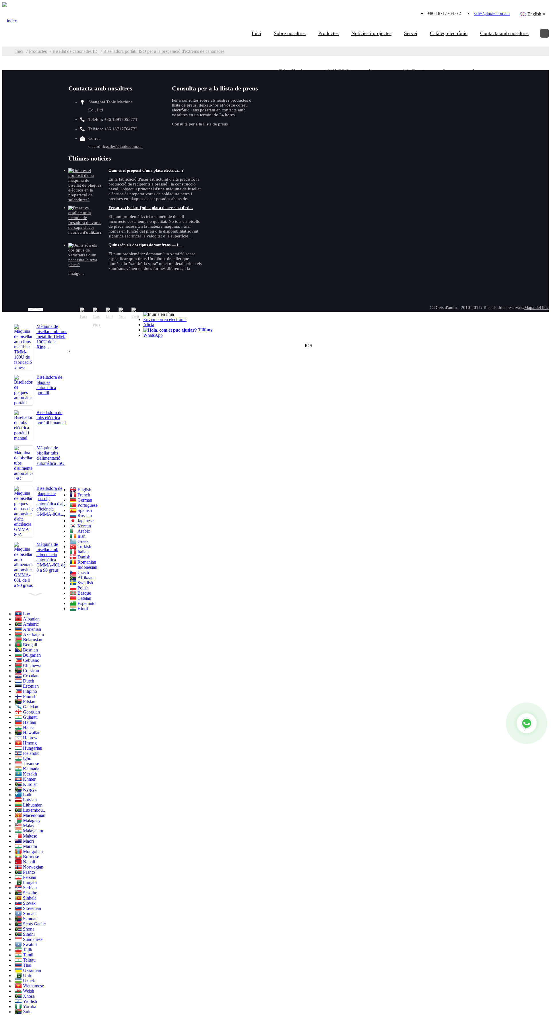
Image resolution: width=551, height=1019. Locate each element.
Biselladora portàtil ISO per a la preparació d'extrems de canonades (163, 51)
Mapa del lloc (536, 307)
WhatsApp (153, 335)
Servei (410, 33)
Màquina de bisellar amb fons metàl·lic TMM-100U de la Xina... (51, 336)
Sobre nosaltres (290, 33)
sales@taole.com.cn (492, 13)
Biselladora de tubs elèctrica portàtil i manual (51, 417)
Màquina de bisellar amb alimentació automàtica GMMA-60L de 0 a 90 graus (50, 557)
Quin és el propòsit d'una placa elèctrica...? (146, 170)
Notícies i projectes (371, 33)
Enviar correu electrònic (165, 319)
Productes (328, 33)
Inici (256, 33)
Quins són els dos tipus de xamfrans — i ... (145, 245)
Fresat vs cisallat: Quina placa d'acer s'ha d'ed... (150, 208)
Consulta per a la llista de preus (200, 124)
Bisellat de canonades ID (75, 51)
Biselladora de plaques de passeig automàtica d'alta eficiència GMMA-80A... (51, 501)
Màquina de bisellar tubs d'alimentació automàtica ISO (50, 455)
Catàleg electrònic (448, 33)
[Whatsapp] (527, 723)
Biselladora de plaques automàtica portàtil (49, 385)
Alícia (148, 324)
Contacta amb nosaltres (504, 33)
